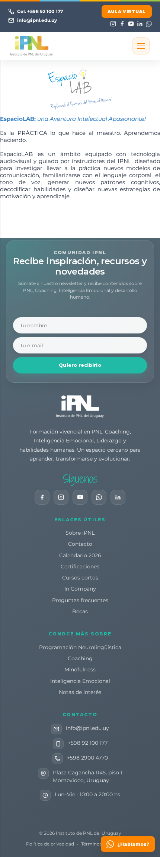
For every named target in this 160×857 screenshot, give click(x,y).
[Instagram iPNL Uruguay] (61, 497)
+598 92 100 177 (88, 743)
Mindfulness (80, 669)
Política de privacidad (50, 844)
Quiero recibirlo (80, 365)
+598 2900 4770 (87, 757)
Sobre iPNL (80, 532)
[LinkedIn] (140, 24)
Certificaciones (80, 566)
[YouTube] (131, 24)
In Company (80, 588)
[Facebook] (122, 24)
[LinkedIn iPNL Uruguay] (118, 497)
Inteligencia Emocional (80, 681)
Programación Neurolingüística (80, 647)
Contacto (80, 544)
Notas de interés (80, 692)
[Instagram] (113, 24)
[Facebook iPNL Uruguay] (42, 497)
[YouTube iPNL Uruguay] (80, 497)
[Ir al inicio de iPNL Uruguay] (80, 406)
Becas (80, 611)
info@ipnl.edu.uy (87, 728)
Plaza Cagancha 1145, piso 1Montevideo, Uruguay (87, 776)
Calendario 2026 (80, 555)
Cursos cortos (80, 577)
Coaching (80, 658)
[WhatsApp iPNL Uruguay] (99, 497)
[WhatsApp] (148, 24)
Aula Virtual (127, 11)
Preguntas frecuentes (80, 600)
